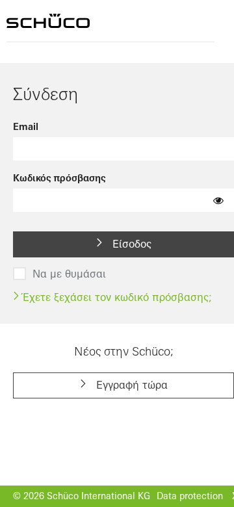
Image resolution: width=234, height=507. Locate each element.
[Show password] (218, 200)
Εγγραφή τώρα (130, 384)
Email (25, 127)
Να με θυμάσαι (69, 273)
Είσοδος (130, 243)
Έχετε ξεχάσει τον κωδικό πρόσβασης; (116, 297)
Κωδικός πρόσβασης (59, 178)
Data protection (190, 496)
